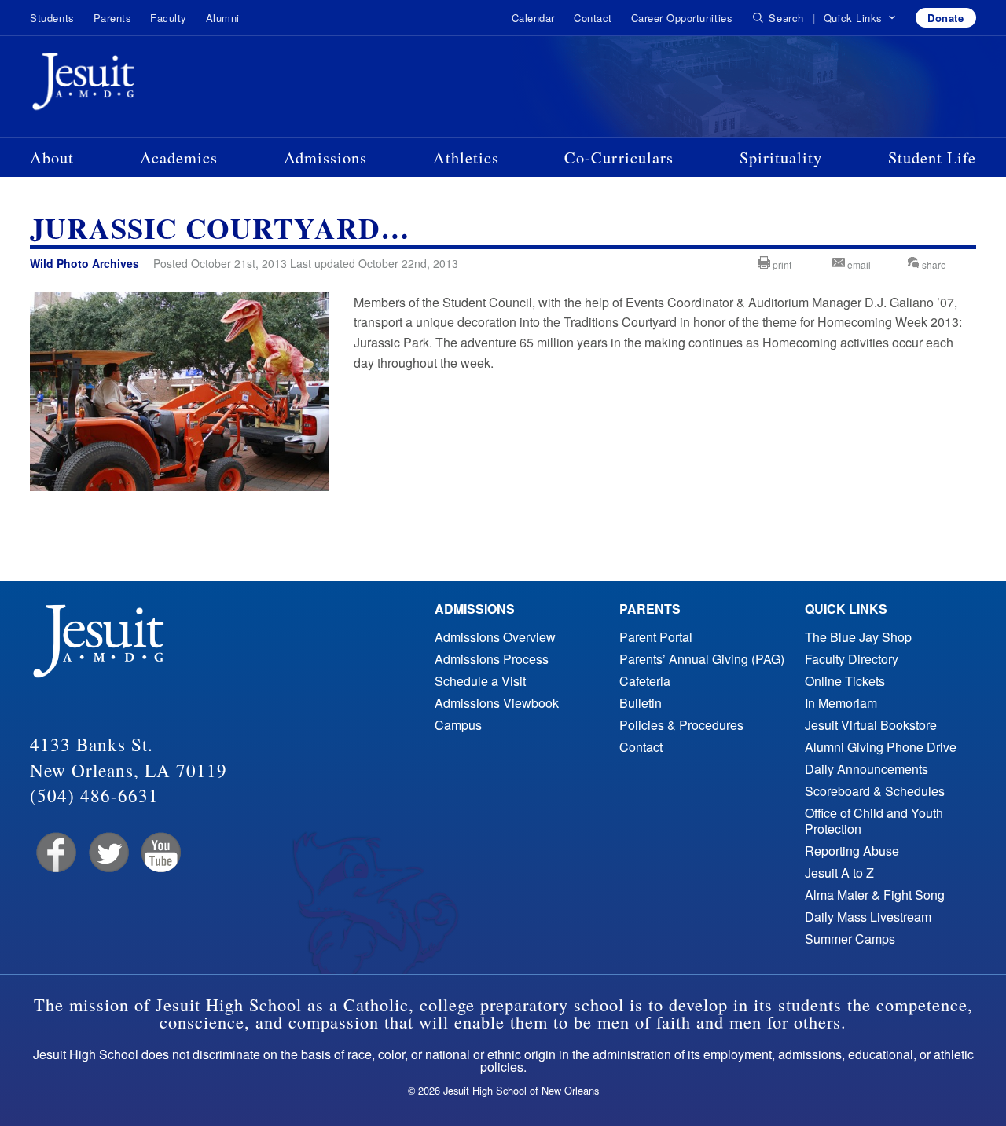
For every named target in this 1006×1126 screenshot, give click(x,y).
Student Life (932, 157)
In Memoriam (841, 703)
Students (52, 17)
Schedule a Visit (480, 681)
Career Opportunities (681, 17)
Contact (593, 17)
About (52, 157)
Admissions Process (492, 659)
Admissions (325, 157)
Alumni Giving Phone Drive (880, 747)
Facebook (54, 853)
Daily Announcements (866, 769)
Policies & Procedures (681, 725)
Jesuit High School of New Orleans (140, 84)
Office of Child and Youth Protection (874, 821)
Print (780, 264)
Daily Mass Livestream (868, 917)
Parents (113, 17)
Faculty (168, 17)
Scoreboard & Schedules (875, 791)
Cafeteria (644, 681)
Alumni (223, 17)
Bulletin (640, 703)
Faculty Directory (851, 659)
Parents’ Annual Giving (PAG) (701, 659)
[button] (860, 18)
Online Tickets (845, 681)
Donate (945, 17)
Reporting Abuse (852, 851)
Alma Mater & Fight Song (875, 895)
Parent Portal (655, 637)
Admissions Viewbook (497, 703)
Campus (458, 725)
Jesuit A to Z (839, 873)
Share (933, 264)
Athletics (466, 157)
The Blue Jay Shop (858, 637)
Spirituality (781, 157)
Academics (179, 157)
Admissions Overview (495, 637)
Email (858, 264)
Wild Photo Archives (84, 263)
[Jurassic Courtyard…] (179, 486)
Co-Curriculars (619, 157)
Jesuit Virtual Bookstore (871, 725)
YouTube (160, 853)
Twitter (107, 853)
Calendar (533, 17)
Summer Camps (850, 939)
